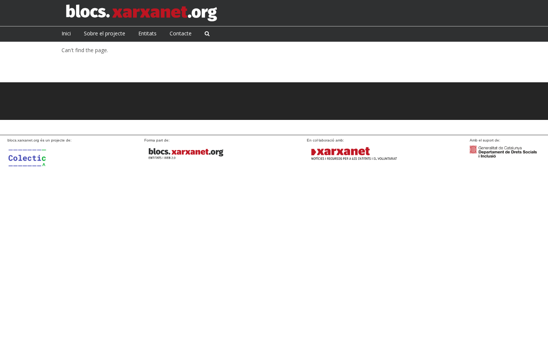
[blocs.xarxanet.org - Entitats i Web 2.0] (190, 154)
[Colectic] (41, 165)
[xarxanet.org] (353, 154)
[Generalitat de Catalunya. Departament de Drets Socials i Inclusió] (503, 151)
